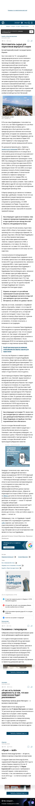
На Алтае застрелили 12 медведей (14, 617)
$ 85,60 (8, 26)
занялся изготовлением (9, 149)
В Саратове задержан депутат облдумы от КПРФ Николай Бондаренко (18, 600)
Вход (26, 22)
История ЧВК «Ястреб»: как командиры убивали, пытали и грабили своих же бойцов (18, 606)
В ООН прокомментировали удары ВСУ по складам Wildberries (18, 612)
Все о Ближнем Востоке (8, 563)
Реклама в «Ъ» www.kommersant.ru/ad (17, 10)
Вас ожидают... (9, 801)
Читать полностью (17, 672)
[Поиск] (29, 22)
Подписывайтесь (9, 547)
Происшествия (5, 621)
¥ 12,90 (17, 26)
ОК (31, 32)
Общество (4, 763)
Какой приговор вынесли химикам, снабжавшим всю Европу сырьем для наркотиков (16, 349)
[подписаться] (15, 557)
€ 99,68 (12, 26)
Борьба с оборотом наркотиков (9, 36)
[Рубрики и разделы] (32, 22)
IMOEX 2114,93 (24, 26)
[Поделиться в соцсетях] (32, 41)
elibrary (6, 496)
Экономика (4, 701)
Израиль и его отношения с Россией (11, 565)
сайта (3, 523)
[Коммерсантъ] (3, 22)
